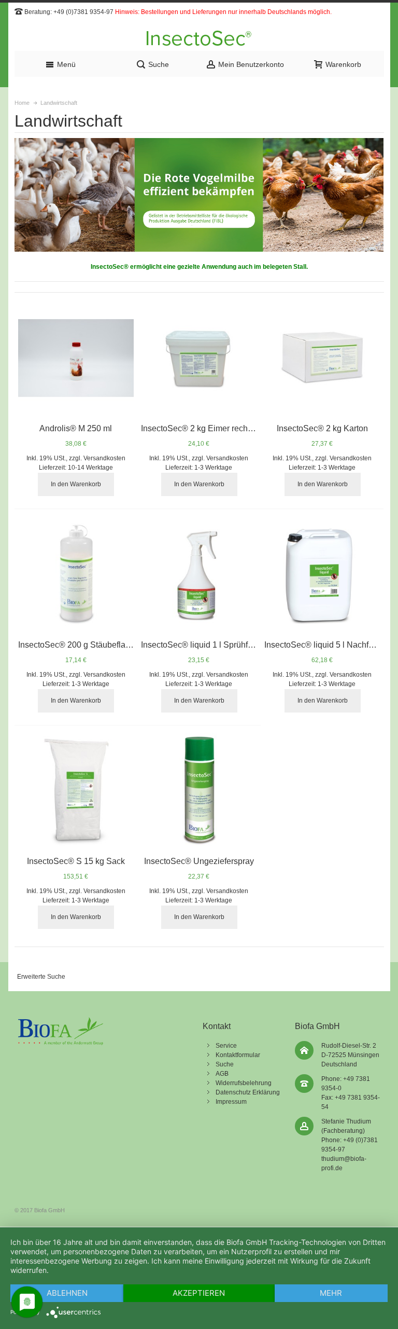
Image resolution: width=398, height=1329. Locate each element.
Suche (225, 1064)
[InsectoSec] (199, 38)
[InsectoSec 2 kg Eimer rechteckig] (199, 358)
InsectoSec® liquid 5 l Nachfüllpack (329, 644)
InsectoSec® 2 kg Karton (322, 428)
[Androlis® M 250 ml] (76, 358)
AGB (222, 1073)
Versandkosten (104, 458)
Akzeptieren (199, 1293)
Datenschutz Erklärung (248, 1092)
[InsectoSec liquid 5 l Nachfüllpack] (322, 574)
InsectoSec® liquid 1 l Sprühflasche (206, 644)
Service (226, 1045)
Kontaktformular (238, 1055)
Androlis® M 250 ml (75, 428)
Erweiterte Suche (41, 976)
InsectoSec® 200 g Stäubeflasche (80, 644)
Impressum (231, 1101)
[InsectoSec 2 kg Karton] (322, 358)
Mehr (331, 1293)
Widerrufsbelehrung (244, 1083)
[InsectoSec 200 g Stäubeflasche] (76, 574)
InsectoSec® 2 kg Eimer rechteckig (205, 428)
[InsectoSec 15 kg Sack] (76, 790)
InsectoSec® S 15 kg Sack (76, 861)
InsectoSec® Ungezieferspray (199, 861)
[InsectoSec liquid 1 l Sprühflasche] (199, 574)
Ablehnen (67, 1293)
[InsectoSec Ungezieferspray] (199, 790)
